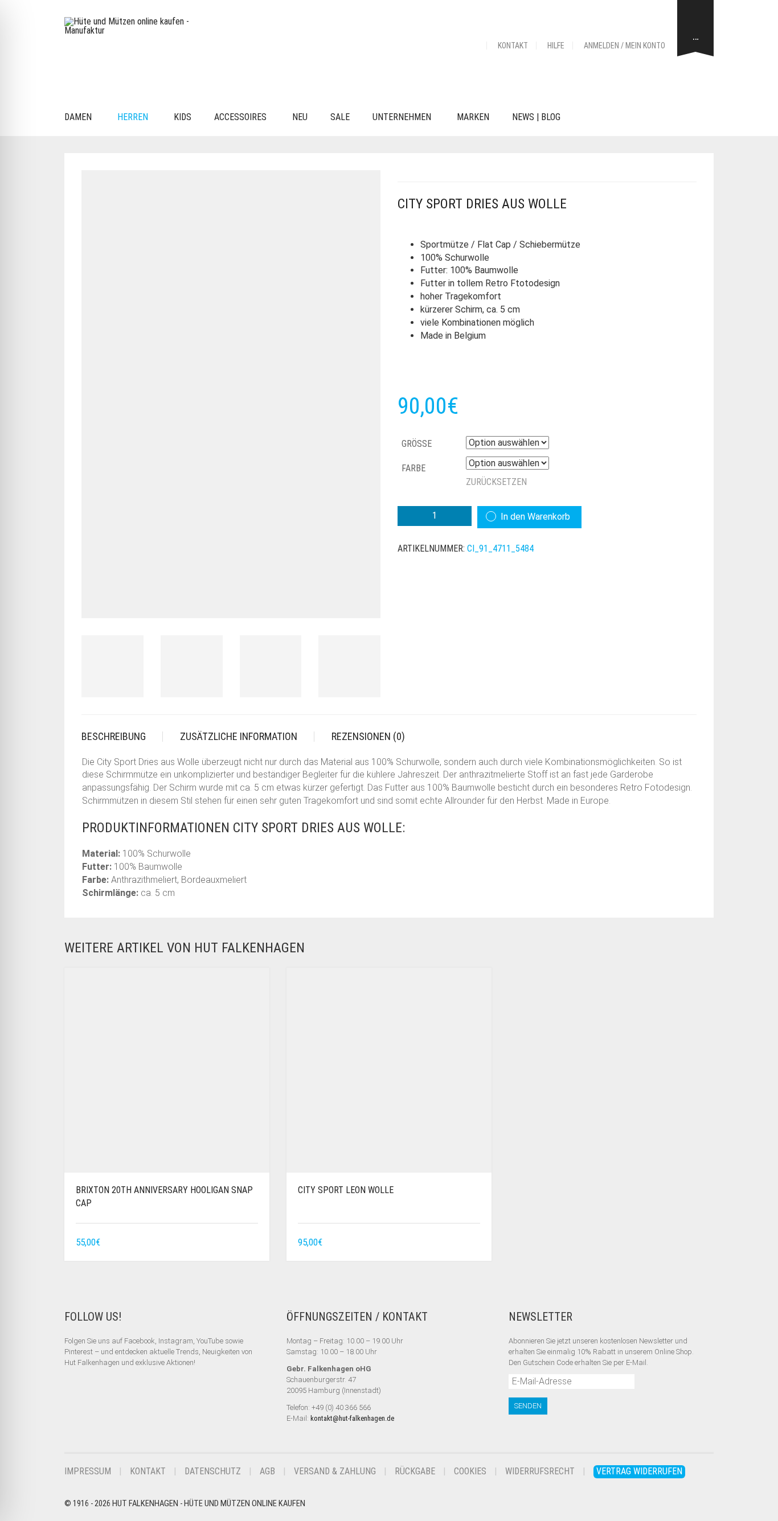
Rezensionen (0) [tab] (368, 736)
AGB (267, 1471)
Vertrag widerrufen (639, 1471)
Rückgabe (415, 1471)
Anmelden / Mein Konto (624, 45)
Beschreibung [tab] (113, 736)
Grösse (417, 443)
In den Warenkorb (535, 516)
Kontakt (513, 45)
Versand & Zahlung (335, 1471)
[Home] (472, 45)
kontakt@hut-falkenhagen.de (352, 1418)
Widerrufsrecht (540, 1471)
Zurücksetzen (496, 481)
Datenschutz (213, 1471)
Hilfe (555, 45)
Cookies (470, 1471)
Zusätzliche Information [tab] (238, 736)
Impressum (87, 1471)
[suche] (589, 117)
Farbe (413, 468)
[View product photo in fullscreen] (361, 599)
